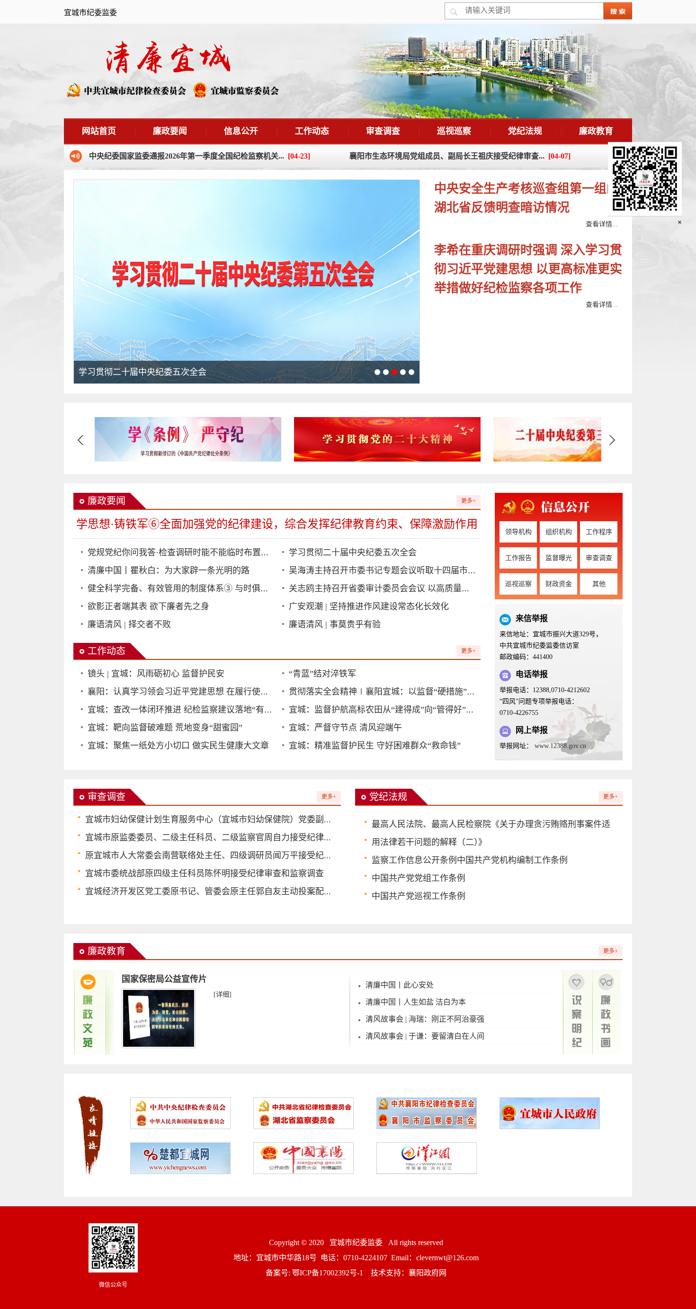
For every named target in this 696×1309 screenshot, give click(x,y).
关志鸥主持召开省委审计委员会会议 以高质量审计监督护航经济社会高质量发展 (439, 588)
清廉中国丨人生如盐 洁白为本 (416, 1002)
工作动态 (312, 131)
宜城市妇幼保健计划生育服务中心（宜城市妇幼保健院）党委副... (208, 819)
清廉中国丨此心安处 (400, 985)
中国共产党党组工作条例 (418, 878)
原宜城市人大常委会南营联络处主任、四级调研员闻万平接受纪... (208, 855)
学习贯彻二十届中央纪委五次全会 (353, 552)
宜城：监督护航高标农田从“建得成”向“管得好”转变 (386, 709)
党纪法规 (525, 131)
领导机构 (518, 531)
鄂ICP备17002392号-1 (327, 1273)
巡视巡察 (454, 131)
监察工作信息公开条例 (414, 860)
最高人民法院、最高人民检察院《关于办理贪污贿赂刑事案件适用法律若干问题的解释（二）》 (491, 833)
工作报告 (518, 557)
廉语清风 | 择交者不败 (129, 624)
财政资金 (558, 584)
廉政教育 (596, 131)
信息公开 (241, 131)
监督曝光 (558, 557)
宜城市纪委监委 (356, 1242)
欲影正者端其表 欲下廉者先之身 (148, 606)
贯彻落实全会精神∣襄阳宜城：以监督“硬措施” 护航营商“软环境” (412, 691)
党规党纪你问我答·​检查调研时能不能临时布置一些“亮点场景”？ (208, 552)
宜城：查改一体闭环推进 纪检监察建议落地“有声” (182, 709)
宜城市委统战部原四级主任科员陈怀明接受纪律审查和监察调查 (204, 873)
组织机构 (558, 531)
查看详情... (602, 224)
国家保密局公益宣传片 (164, 979)
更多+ (468, 501)
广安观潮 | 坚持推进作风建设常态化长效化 (369, 606)
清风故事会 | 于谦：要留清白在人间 (425, 1036)
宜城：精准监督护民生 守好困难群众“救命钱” (375, 745)
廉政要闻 (170, 131)
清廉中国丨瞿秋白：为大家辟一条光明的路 (169, 570)
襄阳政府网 (427, 1273)
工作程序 (599, 531)
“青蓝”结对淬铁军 (322, 673)
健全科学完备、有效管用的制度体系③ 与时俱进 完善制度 (196, 588)
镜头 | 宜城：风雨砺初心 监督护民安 (156, 673)
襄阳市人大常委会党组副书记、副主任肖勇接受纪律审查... (446, 156)
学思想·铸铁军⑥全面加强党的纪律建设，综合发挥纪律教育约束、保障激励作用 (277, 524)
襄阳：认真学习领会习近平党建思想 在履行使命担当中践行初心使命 (217, 691)
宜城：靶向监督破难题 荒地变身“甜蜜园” (165, 727)
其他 (599, 584)
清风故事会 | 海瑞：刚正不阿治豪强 (425, 1019)
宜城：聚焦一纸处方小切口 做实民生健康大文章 (178, 745)
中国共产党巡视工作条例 (418, 896)
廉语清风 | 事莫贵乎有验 (335, 624)
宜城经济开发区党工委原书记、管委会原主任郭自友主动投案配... (208, 891)
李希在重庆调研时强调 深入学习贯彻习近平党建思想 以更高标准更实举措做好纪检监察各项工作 (528, 269)
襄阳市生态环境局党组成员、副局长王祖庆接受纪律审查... (186, 156)
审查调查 (383, 131)
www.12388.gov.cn (560, 745)
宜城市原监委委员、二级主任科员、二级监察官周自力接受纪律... (208, 837)
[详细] (223, 994)
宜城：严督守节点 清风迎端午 (345, 727)
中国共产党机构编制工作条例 (512, 860)
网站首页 (99, 131)
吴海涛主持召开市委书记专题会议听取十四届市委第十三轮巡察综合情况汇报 (434, 570)
